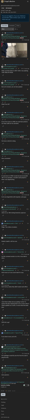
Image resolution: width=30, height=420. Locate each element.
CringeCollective (9, 1)
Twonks (19, 283)
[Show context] (3, 40)
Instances (3, 408)
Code (2, 414)
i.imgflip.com (3, 387)
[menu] (28, 1)
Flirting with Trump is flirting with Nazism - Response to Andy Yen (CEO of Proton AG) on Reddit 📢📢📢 (14, 37)
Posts (18, 25)
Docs (2, 411)
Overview (4, 25)
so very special (21, 297)
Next (3, 394)
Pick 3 (16, 223)
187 (3, 391)
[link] (6, 391)
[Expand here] (26, 387)
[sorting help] (15, 29)
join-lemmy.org (5, 417)
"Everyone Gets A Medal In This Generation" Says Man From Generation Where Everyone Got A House (14, 370)
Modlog (3, 402)
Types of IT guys (19, 333)
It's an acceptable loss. (19, 317)
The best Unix (20, 252)
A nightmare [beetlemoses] (8, 270)
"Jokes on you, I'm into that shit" (9, 209)
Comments (12, 25)
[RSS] (17, 29)
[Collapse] (3, 33)
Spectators (20, 237)
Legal (2, 405)
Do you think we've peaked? (8, 68)
